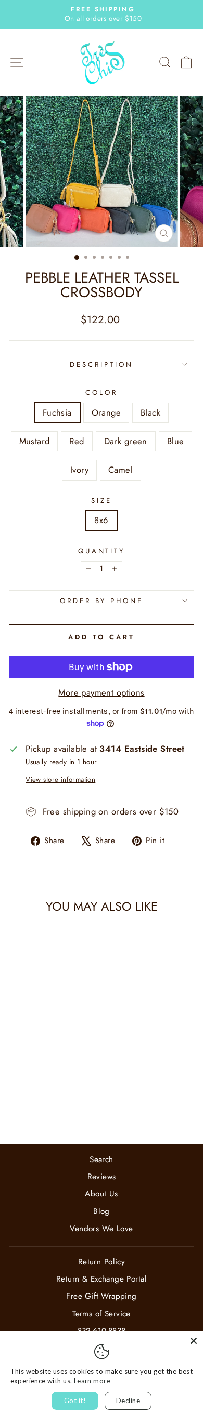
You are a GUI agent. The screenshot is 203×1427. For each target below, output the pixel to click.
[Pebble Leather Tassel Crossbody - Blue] (38, 1109)
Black (150, 412)
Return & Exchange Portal (101, 1279)
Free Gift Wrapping (101, 1296)
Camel (120, 469)
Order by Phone (102, 601)
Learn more (92, 1381)
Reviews (101, 1176)
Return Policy (101, 1262)
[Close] (193, 1341)
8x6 (101, 520)
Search (101, 1159)
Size (101, 500)
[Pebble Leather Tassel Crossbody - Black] (44, 1099)
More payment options (101, 693)
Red (76, 441)
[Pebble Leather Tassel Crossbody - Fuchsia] (20, 1099)
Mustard (34, 441)
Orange (106, 412)
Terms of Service (101, 1313)
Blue (175, 441)
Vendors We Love (101, 1228)
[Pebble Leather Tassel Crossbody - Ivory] (50, 1109)
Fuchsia (57, 412)
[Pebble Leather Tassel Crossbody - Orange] (32, 1099)
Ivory (79, 469)
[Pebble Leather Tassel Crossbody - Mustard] (56, 1099)
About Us (101, 1193)
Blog (101, 1211)
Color (101, 392)
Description (101, 364)
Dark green (125, 441)
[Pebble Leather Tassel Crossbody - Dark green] (26, 1109)
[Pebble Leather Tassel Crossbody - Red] (68, 1099)
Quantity (101, 551)
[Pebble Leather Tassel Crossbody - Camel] (62, 1109)
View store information (60, 779)
